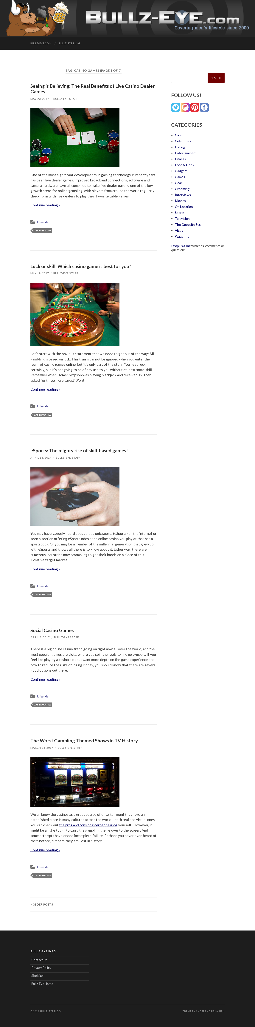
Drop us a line (181, 246)
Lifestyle (42, 222)
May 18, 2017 (39, 273)
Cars (178, 135)
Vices (179, 230)
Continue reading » (45, 205)
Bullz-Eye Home (42, 984)
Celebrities (183, 141)
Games (180, 177)
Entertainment (186, 153)
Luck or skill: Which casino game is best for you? (80, 266)
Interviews (183, 195)
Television (182, 218)
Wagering (182, 236)
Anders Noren (206, 1011)
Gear (178, 183)
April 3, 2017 (40, 637)
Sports (179, 213)
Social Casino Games (52, 630)
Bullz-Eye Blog (69, 43)
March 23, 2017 (41, 747)
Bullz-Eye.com (40, 43)
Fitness (180, 159)
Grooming (182, 189)
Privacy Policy (41, 968)
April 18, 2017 (40, 457)
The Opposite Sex (188, 224)
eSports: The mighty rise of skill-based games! (79, 450)
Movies (180, 201)
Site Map (37, 976)
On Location (184, 207)
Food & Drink (184, 165)
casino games (42, 230)
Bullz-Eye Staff (65, 98)
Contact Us (39, 960)
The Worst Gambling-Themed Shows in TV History (84, 740)
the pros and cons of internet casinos (88, 825)
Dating (180, 147)
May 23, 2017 (39, 98)
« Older (41, 904)
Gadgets (181, 171)
